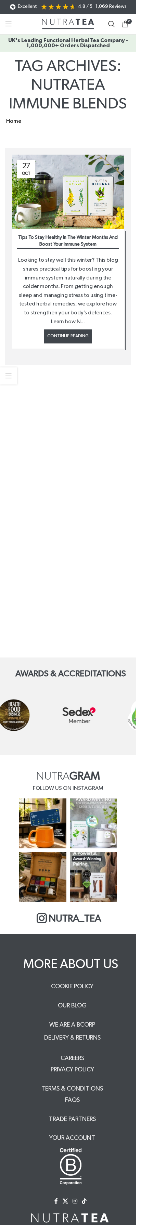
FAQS (72, 1100)
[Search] (111, 24)
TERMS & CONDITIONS (72, 1089)
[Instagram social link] (74, 1201)
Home (13, 121)
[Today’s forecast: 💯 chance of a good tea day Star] (42, 823)
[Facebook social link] (56, 1201)
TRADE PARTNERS (72, 1119)
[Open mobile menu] (8, 24)
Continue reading (68, 336)
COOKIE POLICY (72, 986)
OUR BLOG (72, 1006)
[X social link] (65, 1201)
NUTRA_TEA (75, 919)
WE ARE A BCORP (72, 1025)
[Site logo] (67, 23)
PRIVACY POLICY (72, 1070)
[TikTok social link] (84, 1201)
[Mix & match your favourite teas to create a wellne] (42, 877)
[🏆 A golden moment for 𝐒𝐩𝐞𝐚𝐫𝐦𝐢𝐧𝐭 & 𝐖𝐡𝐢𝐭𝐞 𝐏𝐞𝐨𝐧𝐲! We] (93, 823)
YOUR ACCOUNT (72, 1138)
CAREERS (72, 1058)
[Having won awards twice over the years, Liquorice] (93, 877)
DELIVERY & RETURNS (72, 1038)
